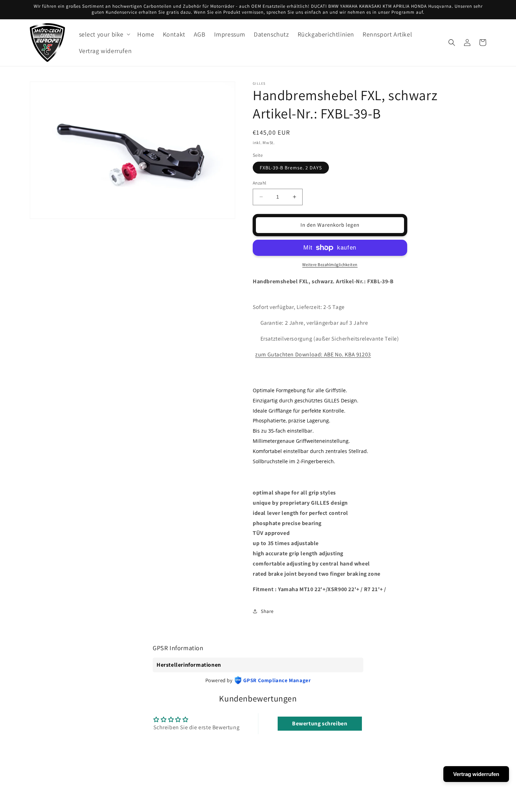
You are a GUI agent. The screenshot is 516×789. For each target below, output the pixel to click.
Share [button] (267, 611)
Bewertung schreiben (319, 723)
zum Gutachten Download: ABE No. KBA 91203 (313, 354)
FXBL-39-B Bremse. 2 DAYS (291, 167)
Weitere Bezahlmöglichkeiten (330, 264)
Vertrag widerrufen (476, 774)
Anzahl (259, 183)
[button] (104, 34)
